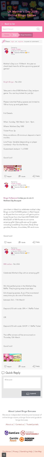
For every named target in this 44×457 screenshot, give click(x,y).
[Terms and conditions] (30, 433)
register (20, 41)
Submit (33, 393)
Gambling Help (26, 451)
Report (9, 176)
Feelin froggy (16, 49)
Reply (38, 176)
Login (12, 41)
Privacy (15, 451)
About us (9, 424)
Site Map (38, 451)
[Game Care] (12, 433)
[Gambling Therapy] (26, 439)
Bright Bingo (8, 82)
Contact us (19, 424)
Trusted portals (32, 424)
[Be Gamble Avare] (13, 439)
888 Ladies (7, 264)
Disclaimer (6, 451)
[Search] (38, 29)
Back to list (9, 24)
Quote (23, 176)
